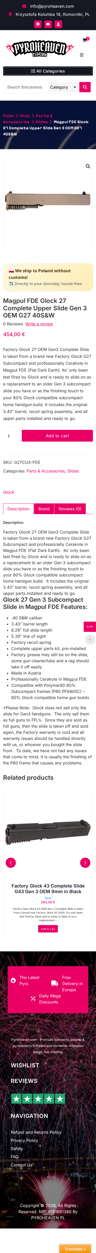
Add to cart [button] (48, 928)
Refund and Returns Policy (36, 1132)
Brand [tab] (44, 508)
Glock (8, 492)
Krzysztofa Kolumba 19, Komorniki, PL (52, 14)
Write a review (39, 324)
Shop (25, 115)
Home (8, 115)
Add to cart (57, 435)
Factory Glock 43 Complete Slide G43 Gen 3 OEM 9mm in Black (48, 888)
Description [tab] (18, 508)
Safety (17, 1148)
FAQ (14, 1156)
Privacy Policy (24, 1140)
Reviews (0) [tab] (70, 508)
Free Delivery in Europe (72, 983)
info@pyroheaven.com (51, 6)
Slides (42, 121)
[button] (88, 166)
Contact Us (21, 1164)
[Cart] (84, 40)
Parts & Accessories (46, 471)
